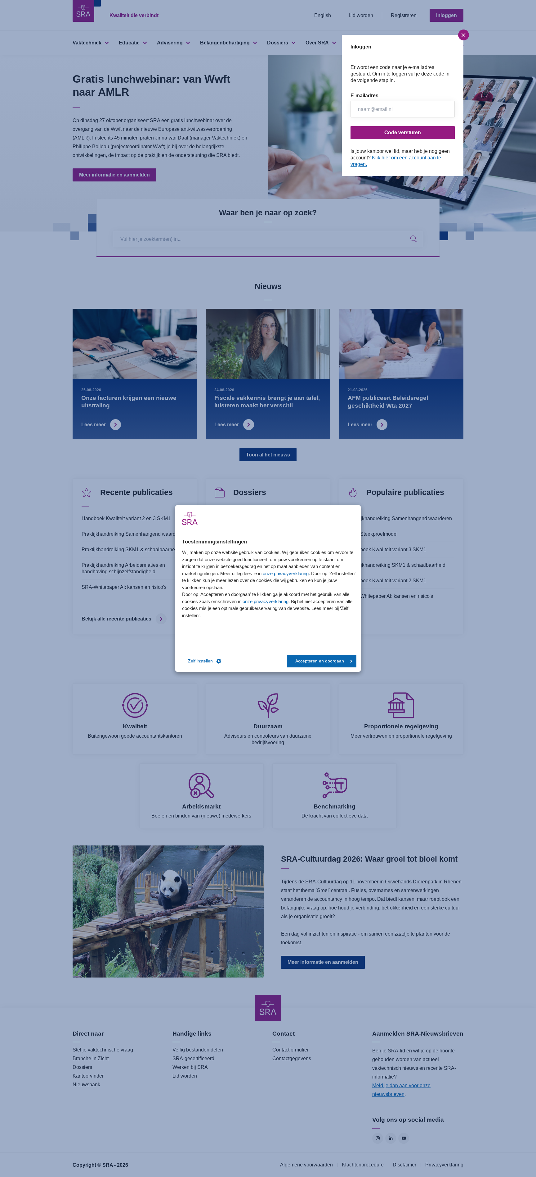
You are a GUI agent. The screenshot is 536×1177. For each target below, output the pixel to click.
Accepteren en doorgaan (319, 661)
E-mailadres (364, 95)
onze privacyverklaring (286, 573)
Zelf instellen (200, 661)
